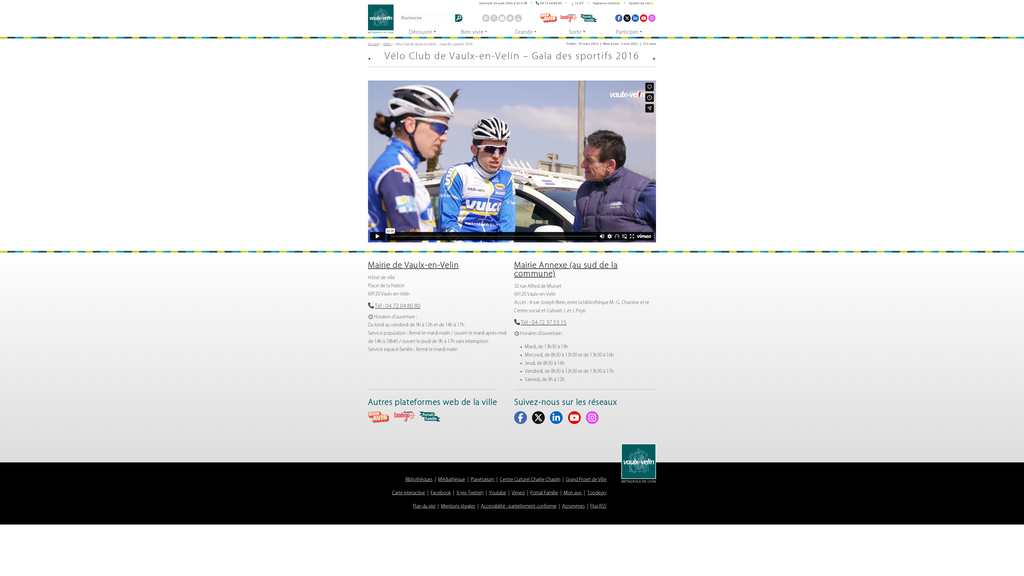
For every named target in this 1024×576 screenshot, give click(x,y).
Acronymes (573, 506)
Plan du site (424, 506)
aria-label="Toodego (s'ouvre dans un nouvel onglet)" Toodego (404, 416)
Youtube (643, 18)
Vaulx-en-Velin (381, 19)
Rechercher (458, 18)
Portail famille (588, 18)
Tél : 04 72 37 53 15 (543, 323)
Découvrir (420, 32)
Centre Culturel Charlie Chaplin (530, 479)
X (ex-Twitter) (627, 18)
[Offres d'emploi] (502, 18)
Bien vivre (472, 32)
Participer (627, 32)
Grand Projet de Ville (586, 479)
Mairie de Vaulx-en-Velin (413, 265)
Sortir (575, 32)
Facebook (618, 18)
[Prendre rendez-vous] (485, 18)
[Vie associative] (510, 18)
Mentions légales (458, 506)
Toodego (568, 18)
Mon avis (548, 18)
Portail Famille (544, 493)
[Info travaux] (518, 18)
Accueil (373, 44)
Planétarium (482, 479)
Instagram (651, 18)
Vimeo (518, 493)
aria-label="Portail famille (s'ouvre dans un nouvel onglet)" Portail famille (430, 416)
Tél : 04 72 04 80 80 (397, 306)
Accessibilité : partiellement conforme (519, 506)
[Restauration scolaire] (494, 18)
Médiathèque (451, 479)
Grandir (524, 32)
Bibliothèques (419, 479)
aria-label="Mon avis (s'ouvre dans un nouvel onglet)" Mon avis (378, 417)
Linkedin (635, 18)
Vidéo (387, 44)
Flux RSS (598, 506)
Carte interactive (408, 493)
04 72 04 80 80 (551, 3)
